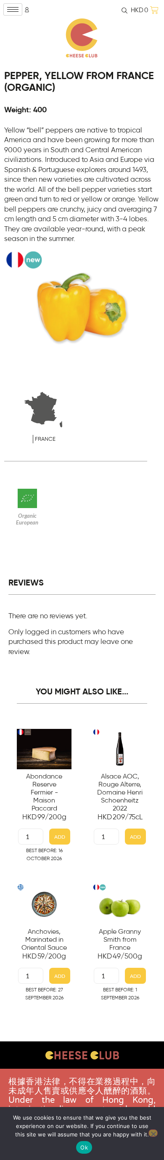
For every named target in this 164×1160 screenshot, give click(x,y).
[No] (153, 1133)
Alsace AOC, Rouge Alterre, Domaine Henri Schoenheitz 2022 (120, 792)
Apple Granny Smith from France (120, 939)
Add (59, 837)
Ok (84, 1147)
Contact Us (82, 1076)
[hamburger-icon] (12, 9)
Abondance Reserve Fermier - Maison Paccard (44, 792)
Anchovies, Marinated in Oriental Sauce (44, 939)
